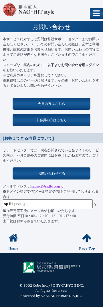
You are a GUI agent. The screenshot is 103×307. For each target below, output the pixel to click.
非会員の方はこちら (51, 120)
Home (13, 248)
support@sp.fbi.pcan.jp (47, 186)
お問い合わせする (51, 173)
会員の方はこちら (51, 103)
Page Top (87, 248)
